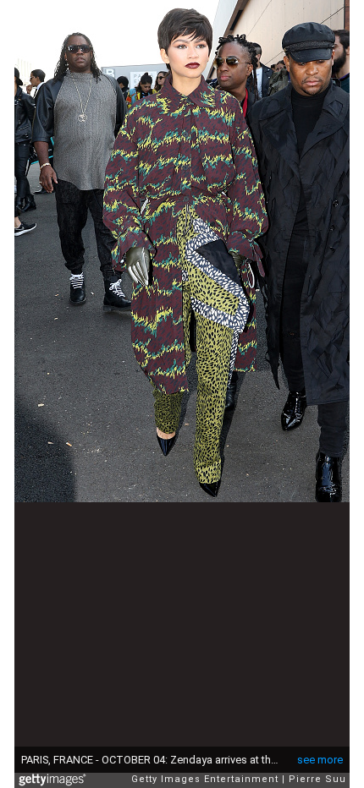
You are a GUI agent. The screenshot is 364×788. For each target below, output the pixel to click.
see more (320, 759)
